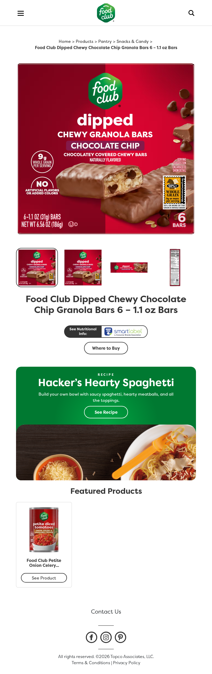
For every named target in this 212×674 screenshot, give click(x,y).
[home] (106, 12)
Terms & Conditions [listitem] (91, 662)
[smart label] (106, 331)
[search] (191, 13)
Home (65, 41)
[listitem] (91, 637)
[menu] (20, 13)
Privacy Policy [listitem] (126, 662)
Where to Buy (106, 348)
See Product (44, 578)
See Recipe (106, 412)
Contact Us (106, 611)
